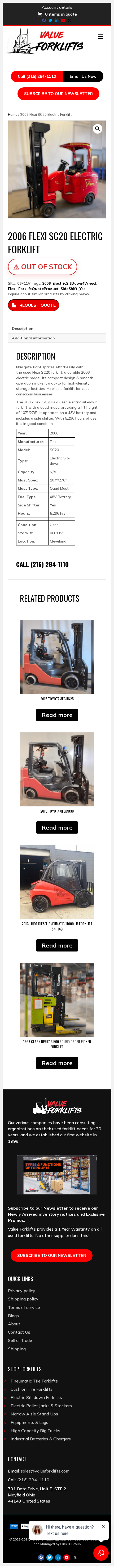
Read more (57, 715)
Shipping (17, 1348)
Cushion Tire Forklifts (31, 1389)
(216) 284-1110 (33, 1479)
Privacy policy (21, 1290)
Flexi (12, 288)
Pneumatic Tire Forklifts (34, 1381)
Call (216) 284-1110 (37, 76)
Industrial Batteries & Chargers (41, 1438)
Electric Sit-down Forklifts (36, 1397)
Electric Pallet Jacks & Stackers (41, 1405)
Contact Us (19, 1332)
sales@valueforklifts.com (45, 1471)
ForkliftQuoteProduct (38, 288)
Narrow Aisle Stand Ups (34, 1413)
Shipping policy (23, 1299)
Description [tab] (22, 328)
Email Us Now (83, 76)
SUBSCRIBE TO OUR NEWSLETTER (58, 93)
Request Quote (37, 305)
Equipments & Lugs (29, 1422)
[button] (97, 129)
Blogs (13, 1315)
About (14, 1323)
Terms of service (24, 1307)
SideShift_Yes (72, 288)
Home (12, 114)
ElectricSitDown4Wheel (74, 283)
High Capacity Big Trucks (35, 1430)
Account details (57, 7)
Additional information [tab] (33, 338)
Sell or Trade (20, 1340)
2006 (46, 283)
